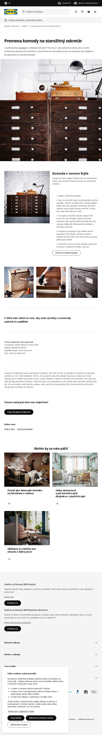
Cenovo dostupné (25, 429)
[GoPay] (69, 691)
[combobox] (44, 12)
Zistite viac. (9, 597)
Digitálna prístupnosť (86, 719)
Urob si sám (9, 429)
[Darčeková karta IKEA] (86, 691)
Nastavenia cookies (19, 725)
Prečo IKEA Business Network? (17, 622)
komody (22, 47)
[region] (35, 700)
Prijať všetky (16, 718)
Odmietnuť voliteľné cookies (41, 718)
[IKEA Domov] (10, 11)
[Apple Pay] (94, 691)
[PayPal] (77, 691)
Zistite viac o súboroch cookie (21, 711)
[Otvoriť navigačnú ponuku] (95, 11)
